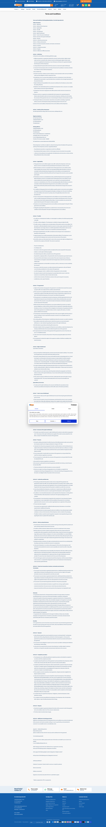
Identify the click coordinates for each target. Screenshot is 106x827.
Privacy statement (25, 822)
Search (55, 9)
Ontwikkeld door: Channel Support (53, 819)
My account (71, 5)
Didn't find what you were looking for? (68, 809)
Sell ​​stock (64, 799)
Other (47, 810)
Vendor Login (81, 806)
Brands (33, 9)
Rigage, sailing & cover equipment (52, 805)
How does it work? (65, 806)
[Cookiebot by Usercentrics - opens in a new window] (72, 405)
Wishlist (59, 9)
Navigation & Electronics (50, 801)
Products (16, 9)
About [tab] (69, 408)
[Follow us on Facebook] (47, 822)
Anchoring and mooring (50, 803)
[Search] (51, 5)
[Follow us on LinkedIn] (49, 822)
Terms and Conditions (66, 813)
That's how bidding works (50, 799)
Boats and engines (49, 808)
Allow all (69, 421)
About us (50, 9)
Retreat (80, 801)
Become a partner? (65, 811)
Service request (82, 803)
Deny (37, 421)
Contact (64, 9)
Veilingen (22, 9)
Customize (52, 421)
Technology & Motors (50, 806)
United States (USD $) (39, 822)
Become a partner (86, 1)
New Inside (28, 9)
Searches (80, 805)
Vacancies (64, 803)
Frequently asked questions (84, 799)
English (31, 822)
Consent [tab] (36, 408)
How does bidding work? (41, 9)
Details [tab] (53, 408)
